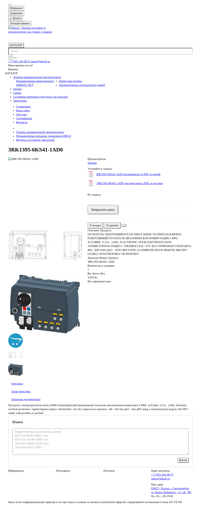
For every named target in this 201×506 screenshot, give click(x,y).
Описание (17, 383)
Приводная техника (70, 81)
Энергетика (20, 100)
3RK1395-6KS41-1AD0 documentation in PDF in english (128, 174)
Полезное (109, 470)
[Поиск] (15, 57)
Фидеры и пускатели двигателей (35, 140)
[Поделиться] (124, 225)
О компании (23, 106)
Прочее (17, 89)
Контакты (21, 122)
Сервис (17, 92)
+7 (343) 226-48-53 (19, 61)
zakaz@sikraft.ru (40, 61)
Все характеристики (99, 281)
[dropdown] (9, 4)
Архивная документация (25, 399)
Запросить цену (103, 210)
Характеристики (20, 391)
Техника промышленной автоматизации (37, 77)
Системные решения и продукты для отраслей (40, 96)
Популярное (63, 470)
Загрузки (21, 114)
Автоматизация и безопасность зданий (82, 85)
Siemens (92, 162)
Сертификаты (24, 118)
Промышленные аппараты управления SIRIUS (43, 136)
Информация (16, 470)
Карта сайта (23, 110)
